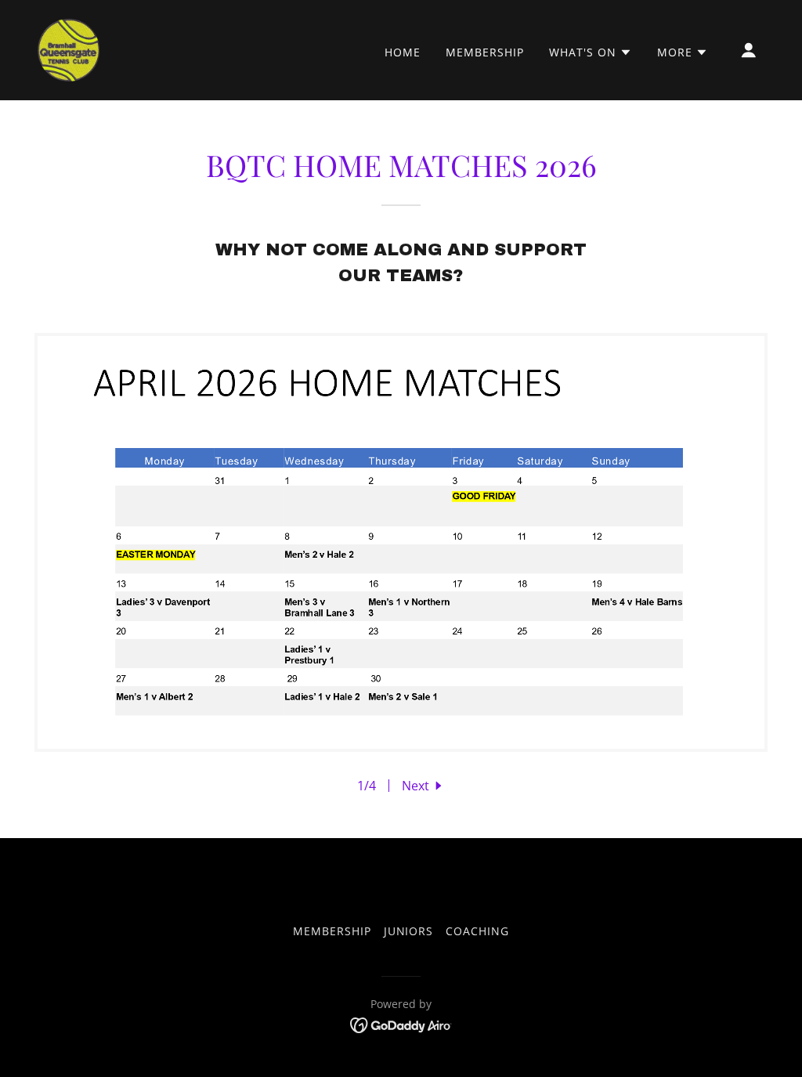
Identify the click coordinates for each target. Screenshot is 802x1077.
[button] (590, 52)
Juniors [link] (409, 930)
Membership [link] (485, 52)
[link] (68, 48)
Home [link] (403, 52)
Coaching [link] (477, 930)
